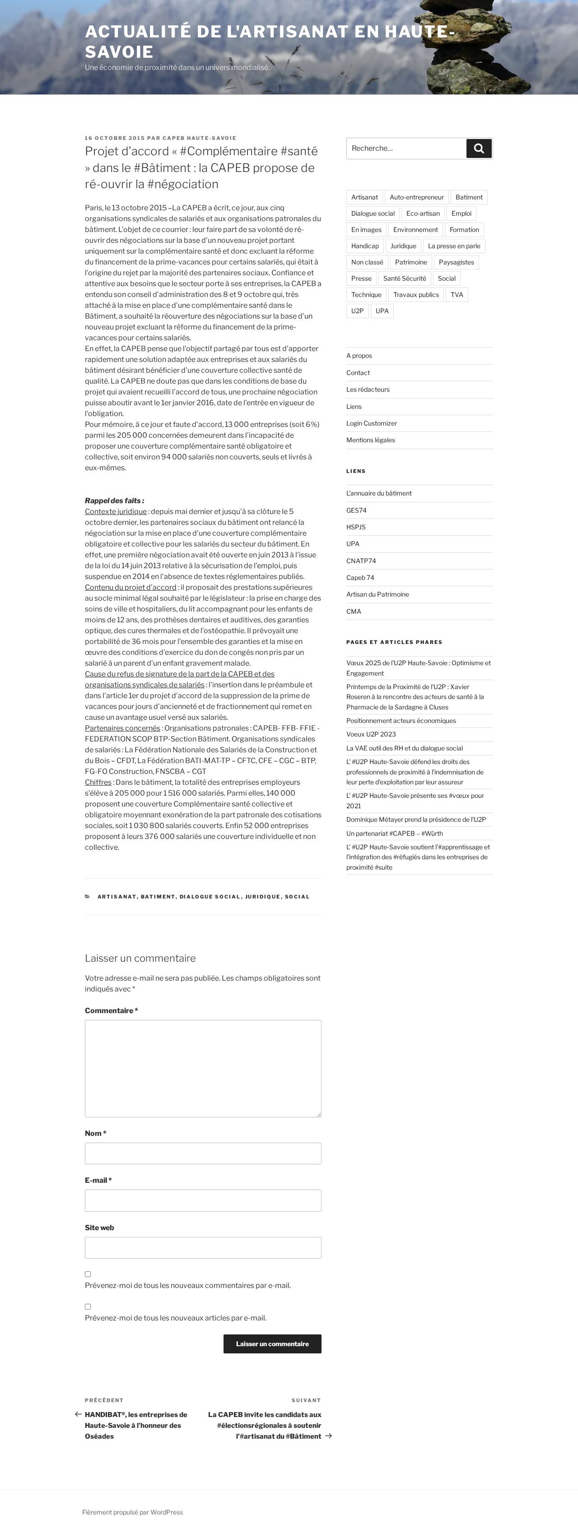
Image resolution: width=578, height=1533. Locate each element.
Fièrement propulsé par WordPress (132, 1512)
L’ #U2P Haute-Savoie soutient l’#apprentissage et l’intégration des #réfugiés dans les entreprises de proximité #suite (418, 857)
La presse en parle (454, 246)
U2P (357, 311)
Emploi (461, 213)
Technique (366, 294)
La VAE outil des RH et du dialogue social (405, 748)
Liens (354, 406)
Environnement (415, 229)
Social (298, 897)
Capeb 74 (360, 577)
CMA (353, 611)
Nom (96, 1133)
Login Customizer (371, 423)
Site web (99, 1227)
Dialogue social (210, 897)
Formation (464, 229)
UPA (382, 311)
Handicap (365, 246)
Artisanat (117, 897)
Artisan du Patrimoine (377, 594)
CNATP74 (361, 561)
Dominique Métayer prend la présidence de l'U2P (416, 819)
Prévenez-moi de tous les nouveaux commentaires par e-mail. (188, 1285)
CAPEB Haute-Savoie (200, 138)
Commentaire (111, 1010)
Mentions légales (370, 440)
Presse (361, 278)
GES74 (356, 510)
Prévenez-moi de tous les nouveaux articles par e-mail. (175, 1318)
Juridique (263, 897)
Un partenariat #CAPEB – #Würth (394, 833)
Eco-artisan (423, 213)
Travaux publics (416, 294)
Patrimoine (411, 262)
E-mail (98, 1180)
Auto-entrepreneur (417, 197)
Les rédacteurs (368, 389)
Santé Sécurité (404, 278)
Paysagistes (456, 262)
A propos (359, 355)
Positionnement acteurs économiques (401, 720)
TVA (457, 294)
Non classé (367, 262)
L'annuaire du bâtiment (379, 493)
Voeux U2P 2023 (371, 734)
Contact (358, 372)
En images (366, 229)
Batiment (158, 897)
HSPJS (356, 527)
